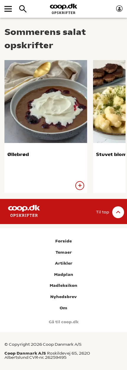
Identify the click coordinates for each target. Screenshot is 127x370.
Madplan (63, 274)
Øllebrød (18, 154)
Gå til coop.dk (64, 321)
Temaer (64, 252)
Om (63, 308)
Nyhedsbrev (63, 296)
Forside (63, 241)
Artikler (63, 263)
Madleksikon (63, 285)
